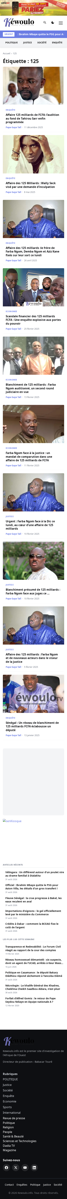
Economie (11, 295)
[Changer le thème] (52, 7)
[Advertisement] (33, 766)
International (12, 1097)
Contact (9, 1169)
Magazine (9, 1134)
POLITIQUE (11, 26)
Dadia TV (9, 1130)
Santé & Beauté (13, 1121)
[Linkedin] (34, 1151)
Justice (27, 26)
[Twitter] (15, 1151)
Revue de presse (14, 1102)
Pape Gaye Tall (13, 111)
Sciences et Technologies (19, 1125)
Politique (9, 1107)
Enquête (57, 26)
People (7, 1116)
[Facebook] (6, 1151)
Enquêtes (22, 1169)
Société (41, 26)
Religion (8, 1112)
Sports (7, 1091)
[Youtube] (25, 1151)
